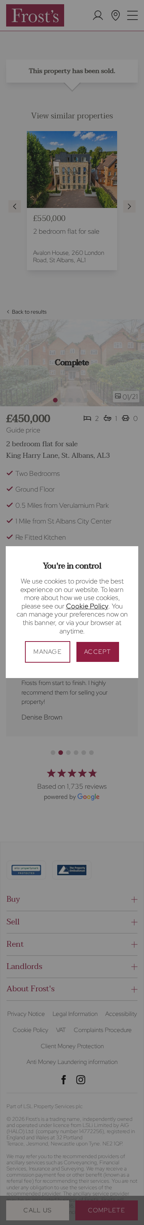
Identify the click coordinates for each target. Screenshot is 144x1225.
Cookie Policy (87, 606)
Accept (97, 652)
